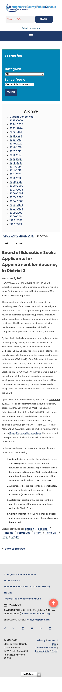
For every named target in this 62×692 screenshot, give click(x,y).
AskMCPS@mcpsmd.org (36, 614)
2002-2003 (16, 209)
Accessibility (42, 651)
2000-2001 (16, 217)
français (8, 533)
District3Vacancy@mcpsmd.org (25, 433)
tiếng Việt (51, 533)
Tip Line (8, 593)
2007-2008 (16, 190)
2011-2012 (15, 174)
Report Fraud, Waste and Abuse (22, 599)
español (43, 529)
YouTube (32, 628)
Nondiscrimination (45, 648)
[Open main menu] (31, 36)
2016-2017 (15, 155)
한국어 (38, 533)
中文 (5, 537)
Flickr (50, 628)
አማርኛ (15, 537)
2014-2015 (16, 163)
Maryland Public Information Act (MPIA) (27, 587)
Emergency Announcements (20, 574)
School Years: (15, 79)
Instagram (23, 628)
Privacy (41, 640)
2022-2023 (16, 132)
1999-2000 (16, 220)
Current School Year (22, 117)
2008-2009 (16, 186)
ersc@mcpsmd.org (38, 620)
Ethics (55, 651)
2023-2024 (16, 128)
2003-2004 (16, 205)
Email (19, 244)
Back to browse (15, 549)
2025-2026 (16, 121)
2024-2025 (16, 124)
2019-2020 (16, 144)
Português (23, 533)
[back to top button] (53, 603)
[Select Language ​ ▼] (40, 28)
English (29, 529)
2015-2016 (16, 159)
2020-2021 (16, 140)
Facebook (5, 628)
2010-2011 (15, 178)
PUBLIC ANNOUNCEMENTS (18, 236)
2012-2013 (15, 171)
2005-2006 (16, 197)
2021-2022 (16, 136)
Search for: (13, 56)
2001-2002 (16, 213)
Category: (13, 69)
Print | (8, 244)
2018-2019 (16, 148)
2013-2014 (16, 167)
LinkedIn (41, 628)
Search (44, 19)
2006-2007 (16, 194)
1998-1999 (16, 224)
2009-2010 (16, 182)
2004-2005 (16, 201)
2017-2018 (15, 151)
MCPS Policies (12, 581)
